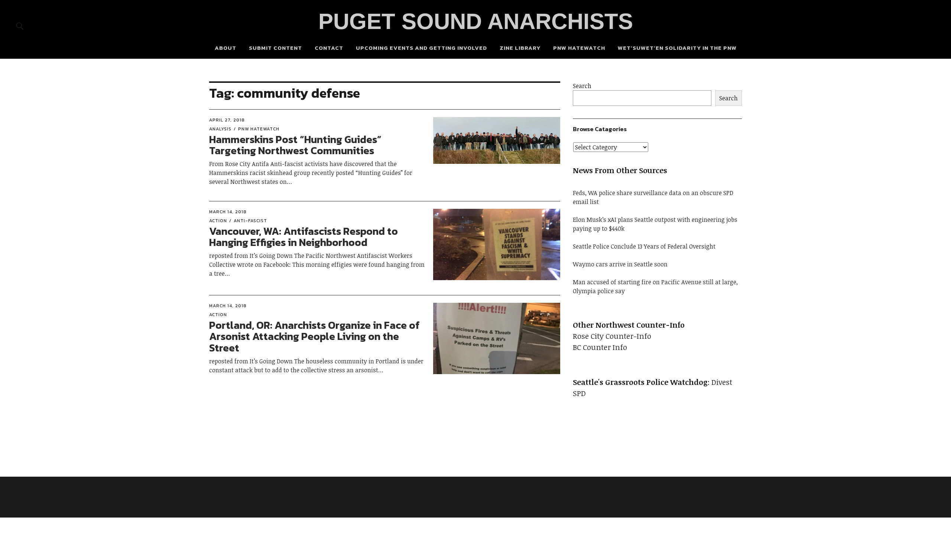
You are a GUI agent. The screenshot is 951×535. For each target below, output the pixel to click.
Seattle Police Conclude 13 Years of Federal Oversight (644, 246)
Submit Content (275, 47)
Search (582, 86)
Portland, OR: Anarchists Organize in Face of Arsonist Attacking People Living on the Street (314, 336)
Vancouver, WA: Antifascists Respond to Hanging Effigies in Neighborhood (303, 236)
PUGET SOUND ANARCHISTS (475, 21)
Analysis (220, 129)
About (225, 47)
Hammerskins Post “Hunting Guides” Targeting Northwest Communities (295, 145)
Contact (329, 47)
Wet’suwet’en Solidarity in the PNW (677, 47)
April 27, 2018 (227, 120)
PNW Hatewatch (579, 47)
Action (218, 220)
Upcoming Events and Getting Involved (421, 47)
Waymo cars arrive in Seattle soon (620, 264)
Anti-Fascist (250, 220)
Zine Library (520, 47)
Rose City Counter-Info (612, 336)
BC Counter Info (600, 347)
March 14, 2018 (228, 211)
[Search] (20, 26)
